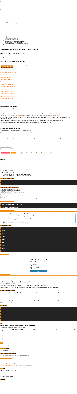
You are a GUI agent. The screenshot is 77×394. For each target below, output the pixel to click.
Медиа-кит (7, 36)
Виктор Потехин (8, 57)
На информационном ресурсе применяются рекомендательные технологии (14, 355)
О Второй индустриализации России (12, 12)
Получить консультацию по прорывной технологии (15, 23)
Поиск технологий (33, 261)
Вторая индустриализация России (8, 5)
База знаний (5, 25)
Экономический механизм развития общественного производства (13, 196)
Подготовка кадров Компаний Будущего (10, 219)
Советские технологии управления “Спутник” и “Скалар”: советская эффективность (19, 216)
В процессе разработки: (34, 267)
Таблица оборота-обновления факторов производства (10, 197)
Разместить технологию (9, 24)
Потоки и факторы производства (6, 193)
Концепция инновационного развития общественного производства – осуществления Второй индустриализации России (23, 198)
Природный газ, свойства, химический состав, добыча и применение (16, 222)
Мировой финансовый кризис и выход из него (9, 189)
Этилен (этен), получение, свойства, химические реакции (14, 220)
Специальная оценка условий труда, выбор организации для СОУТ (16, 174)
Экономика (2, 381)
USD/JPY (3, 230)
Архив (4, 44)
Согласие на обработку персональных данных (14, 42)
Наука (4, 26)
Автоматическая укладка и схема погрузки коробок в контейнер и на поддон (17, 218)
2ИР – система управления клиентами (10, 217)
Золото (3, 251)
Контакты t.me (7, 34)
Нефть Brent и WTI (5, 227)
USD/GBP (3, 239)
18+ (3, 40)
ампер (58, 115)
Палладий (3, 248)
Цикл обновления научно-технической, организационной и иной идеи (14, 195)
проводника (20, 115)
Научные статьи (8, 29)
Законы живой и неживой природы (7, 191)
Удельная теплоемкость (6, 316)
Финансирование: (33, 264)
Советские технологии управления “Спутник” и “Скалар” (12, 204)
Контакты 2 (7, 35)
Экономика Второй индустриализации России (14, 14)
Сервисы (2, 392)
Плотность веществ (5, 308)
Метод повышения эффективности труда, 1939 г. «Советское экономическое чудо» (18, 215)
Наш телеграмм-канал (4, 350)
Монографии (7, 28)
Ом (51, 113)
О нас (4, 32)
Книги (6, 27)
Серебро (3, 245)
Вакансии (7, 33)
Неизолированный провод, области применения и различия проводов (17, 175)
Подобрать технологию (9, 22)
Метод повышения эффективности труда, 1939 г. (10, 207)
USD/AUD (3, 233)
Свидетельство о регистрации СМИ (12, 39)
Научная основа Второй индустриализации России (10, 190)
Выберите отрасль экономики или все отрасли (37, 257)
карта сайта (2, 159)
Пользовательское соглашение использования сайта (15, 41)
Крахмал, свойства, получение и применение (11, 221)
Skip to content (3, 0)
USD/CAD (3, 242)
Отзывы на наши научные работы (11, 38)
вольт (44, 115)
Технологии (2, 385)
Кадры (4, 30)
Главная (4, 11)
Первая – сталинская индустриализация (12, 13)
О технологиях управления (10, 31)
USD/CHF (3, 236)
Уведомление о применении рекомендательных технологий (16, 43)
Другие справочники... (6, 319)
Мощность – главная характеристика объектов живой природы (12, 192)
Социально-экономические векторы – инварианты (10, 194)
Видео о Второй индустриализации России (8, 345)
